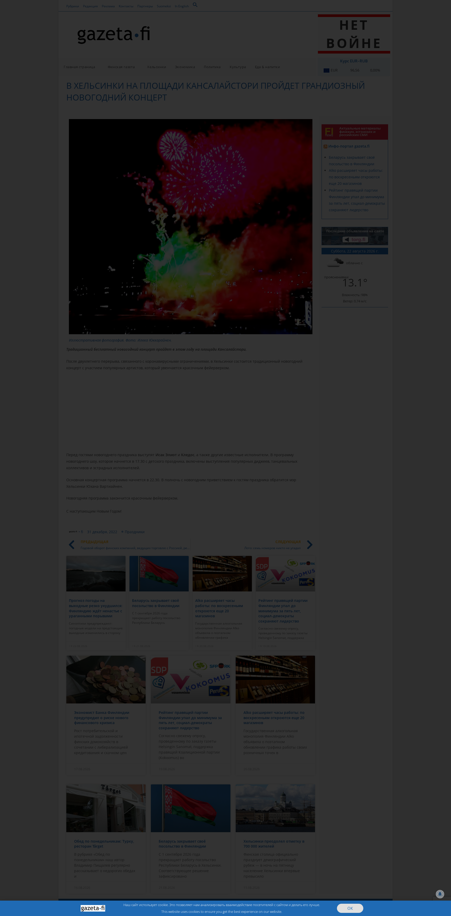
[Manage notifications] (440, 894)
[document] (225, 458)
